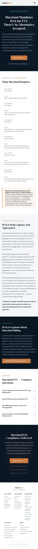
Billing (16, 498)
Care (7, 3)
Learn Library (28, 496)
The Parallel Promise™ (7, 505)
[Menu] (34, 2)
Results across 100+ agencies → (19, 473)
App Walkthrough (28, 506)
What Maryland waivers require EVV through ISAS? (18, 406)
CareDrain (27, 516)
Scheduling (18, 508)
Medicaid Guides (8, 537)
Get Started (7, 525)
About (6, 496)
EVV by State (28, 514)
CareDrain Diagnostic (28, 509)
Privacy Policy (23, 529)
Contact (6, 508)
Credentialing (18, 506)
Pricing (6, 502)
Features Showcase (27, 502)
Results (6, 500)
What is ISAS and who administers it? (18, 399)
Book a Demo (19, 58)
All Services (18, 496)
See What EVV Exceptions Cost (16, 361)
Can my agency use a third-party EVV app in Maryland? (18, 391)
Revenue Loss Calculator (10, 527)
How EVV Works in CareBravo (19, 64)
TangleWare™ (23, 533)
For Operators (8, 533)
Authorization (18, 504)
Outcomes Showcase (28, 499)
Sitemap (22, 525)
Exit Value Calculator (9, 529)
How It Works (7, 498)
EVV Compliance (18, 501)
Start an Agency (8, 535)
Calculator (27, 512)
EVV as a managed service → (19, 466)
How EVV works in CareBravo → (19, 469)
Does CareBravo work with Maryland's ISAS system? (18, 415)
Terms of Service (24, 527)
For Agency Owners (9, 531)
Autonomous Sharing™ (26, 531)
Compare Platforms (27, 519)
